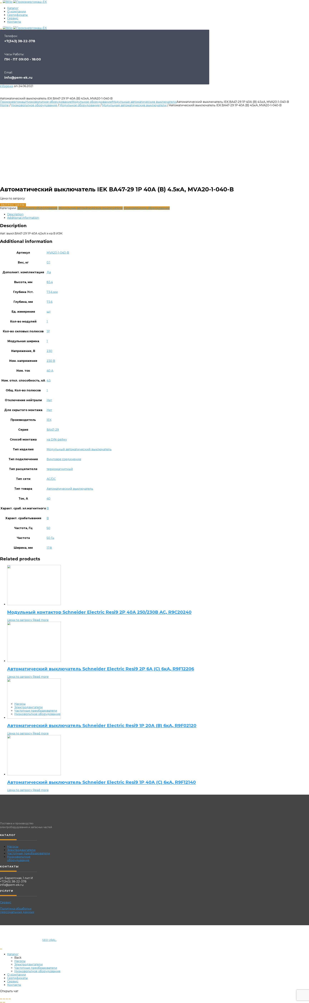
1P (48, 331)
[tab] (158, 214)
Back (17, 957)
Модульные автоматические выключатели (144, 102)
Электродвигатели (28, 707)
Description (15, 214)
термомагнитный (60, 469)
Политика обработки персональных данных (17, 910)
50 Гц (50, 538)
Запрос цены (13, 204)
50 (48, 528)
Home (4, 105)
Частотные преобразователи (35, 710)
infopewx (6, 86)
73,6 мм (52, 292)
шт (49, 311)
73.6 (49, 302)
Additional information (23, 217)
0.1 (48, 262)
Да (49, 272)
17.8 (49, 547)
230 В (51, 361)
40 (48, 498)
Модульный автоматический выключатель (79, 449)
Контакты (14, 21)
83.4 (50, 282)
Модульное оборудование (92, 102)
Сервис (12, 18)
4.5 (49, 380)
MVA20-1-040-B (58, 252)
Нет (49, 400)
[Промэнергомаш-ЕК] (30, 2)
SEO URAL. (49, 940)
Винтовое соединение (64, 459)
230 (49, 351)
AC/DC (51, 479)
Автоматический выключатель (70, 488)
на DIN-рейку (57, 439)
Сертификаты (17, 15)
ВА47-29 (53, 429)
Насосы (20, 704)
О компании (16, 11)
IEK (49, 420)
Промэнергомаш (13, 102)
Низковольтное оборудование (37, 714)
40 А (50, 370)
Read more (41, 620)
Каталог (13, 8)
